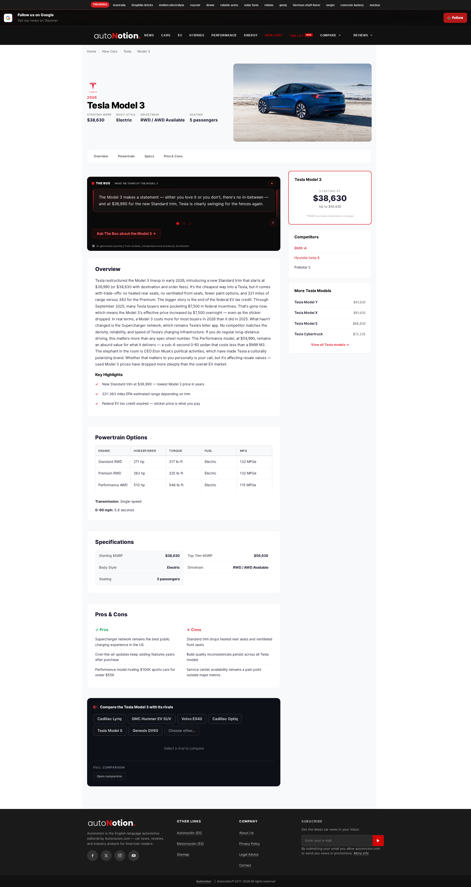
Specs (149, 156)
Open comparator (109, 776)
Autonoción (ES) (189, 833)
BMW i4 (300, 248)
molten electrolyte (171, 5)
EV (180, 35)
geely (283, 5)
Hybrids (196, 35)
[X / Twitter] (106, 855)
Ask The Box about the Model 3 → (126, 233)
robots (269, 5)
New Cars (274, 35)
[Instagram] (120, 855)
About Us (246, 833)
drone (210, 5)
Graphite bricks (142, 5)
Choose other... (182, 730)
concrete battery (352, 5)
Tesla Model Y (330, 302)
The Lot (296, 36)
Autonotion (203, 881)
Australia (119, 5)
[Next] (273, 223)
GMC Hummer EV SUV (151, 718)
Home (91, 51)
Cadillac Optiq (225, 718)
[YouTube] (133, 855)
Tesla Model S (109, 730)
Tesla (127, 51)
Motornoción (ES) (190, 844)
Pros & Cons (173, 156)
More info (361, 853)
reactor (195, 5)
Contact (245, 865)
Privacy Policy (249, 844)
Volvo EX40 (192, 718)
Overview (101, 156)
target (330, 5)
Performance (224, 35)
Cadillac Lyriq (109, 718)
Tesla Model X (330, 312)
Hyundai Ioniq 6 (307, 257)
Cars (165, 35)
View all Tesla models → (330, 345)
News (149, 35)
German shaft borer (306, 5)
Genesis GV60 (145, 730)
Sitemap (183, 854)
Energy (251, 35)
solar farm (251, 5)
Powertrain (126, 156)
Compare (328, 35)
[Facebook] (92, 855)
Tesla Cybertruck (330, 334)
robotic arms (229, 5)
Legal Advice (249, 854)
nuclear (375, 5)
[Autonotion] (117, 35)
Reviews (360, 35)
